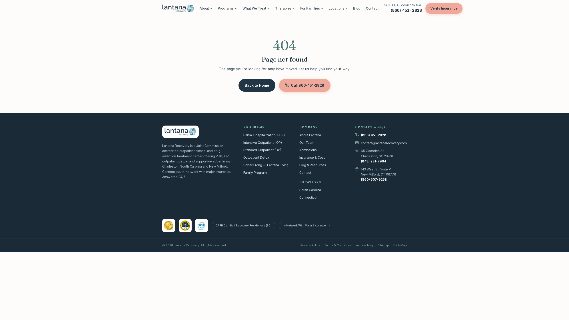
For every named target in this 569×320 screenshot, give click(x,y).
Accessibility (364, 245)
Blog (357, 8)
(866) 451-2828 (373, 135)
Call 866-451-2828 (307, 85)
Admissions (308, 150)
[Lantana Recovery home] (178, 8)
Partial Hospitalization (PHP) (264, 135)
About (204, 8)
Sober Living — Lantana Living (266, 165)
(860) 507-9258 (374, 179)
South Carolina (310, 190)
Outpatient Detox (256, 157)
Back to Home (257, 85)
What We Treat (254, 8)
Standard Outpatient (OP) (262, 150)
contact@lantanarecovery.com (384, 143)
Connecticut (308, 197)
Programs (226, 8)
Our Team (306, 142)
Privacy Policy (310, 245)
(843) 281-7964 (373, 161)
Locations (336, 8)
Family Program (255, 172)
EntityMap (400, 245)
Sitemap (383, 245)
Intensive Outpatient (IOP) (262, 142)
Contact (372, 8)
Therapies (283, 8)
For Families (310, 8)
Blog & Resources (312, 165)
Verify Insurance (444, 8)
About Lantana (310, 135)
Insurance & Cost (312, 157)
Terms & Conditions (338, 245)
